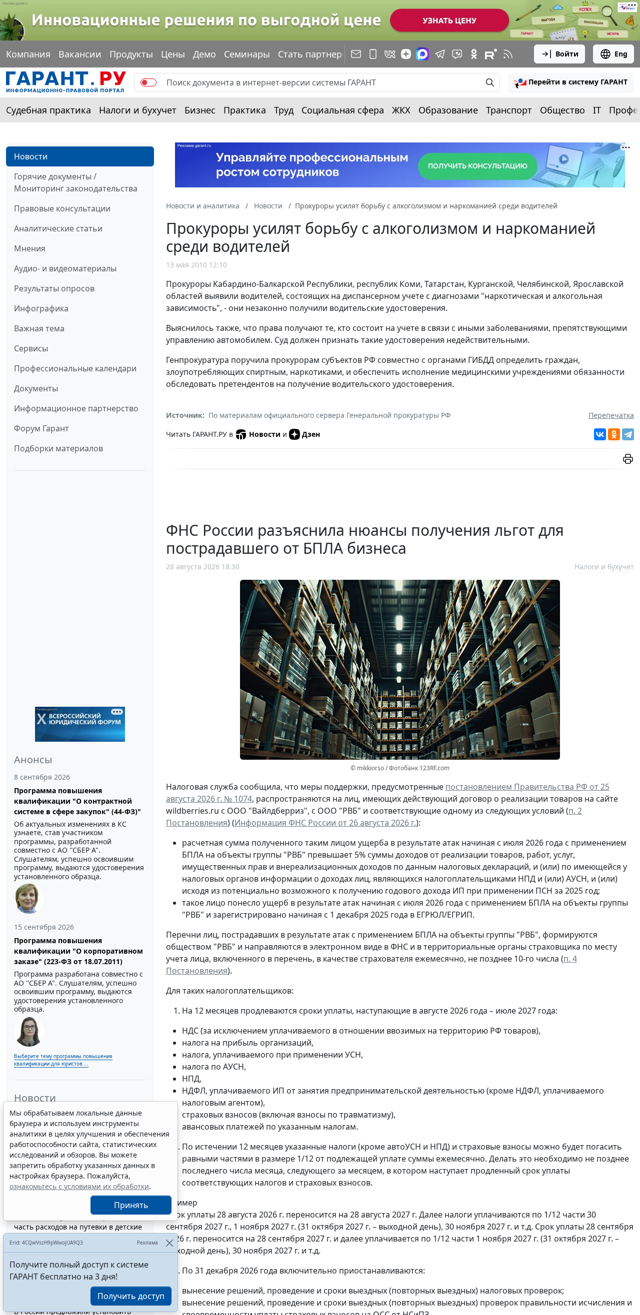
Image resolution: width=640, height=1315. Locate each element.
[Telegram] (628, 434)
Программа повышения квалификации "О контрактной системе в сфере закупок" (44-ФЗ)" (77, 801)
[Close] (169, 1243)
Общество (562, 110)
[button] (571, 82)
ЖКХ (401, 110)
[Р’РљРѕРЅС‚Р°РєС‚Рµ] (600, 434)
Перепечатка (611, 415)
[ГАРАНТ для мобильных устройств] (373, 54)
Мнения (30, 248)
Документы (36, 388)
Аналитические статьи (58, 228)
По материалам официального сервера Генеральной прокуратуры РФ (329, 415)
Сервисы (31, 348)
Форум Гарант (41, 428)
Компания (28, 54)
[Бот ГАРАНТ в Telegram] (457, 54)
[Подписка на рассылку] (356, 54)
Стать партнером (316, 54)
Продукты (131, 54)
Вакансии (80, 54)
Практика (245, 110)
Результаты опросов (54, 288)
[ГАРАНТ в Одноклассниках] (474, 54)
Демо (204, 54)
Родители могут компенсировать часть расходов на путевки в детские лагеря (78, 1227)
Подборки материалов (58, 448)
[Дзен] (406, 54)
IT (597, 110)
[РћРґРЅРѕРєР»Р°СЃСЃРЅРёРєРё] (614, 434)
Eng (621, 53)
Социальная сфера (343, 110)
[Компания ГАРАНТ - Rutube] (491, 54)
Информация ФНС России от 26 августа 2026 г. (325, 822)
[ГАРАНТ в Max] (422, 53)
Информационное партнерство (76, 408)
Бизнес (200, 110)
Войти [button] (567, 53)
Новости (31, 156)
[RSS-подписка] (508, 54)
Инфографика (41, 308)
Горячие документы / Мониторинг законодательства (76, 182)
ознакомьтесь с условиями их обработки (79, 1186)
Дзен (311, 434)
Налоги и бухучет (137, 110)
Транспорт (509, 110)
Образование (448, 110)
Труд (284, 110)
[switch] (148, 82)
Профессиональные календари (75, 368)
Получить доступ (131, 1296)
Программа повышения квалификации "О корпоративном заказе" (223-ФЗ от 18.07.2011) (78, 951)
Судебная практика (48, 110)
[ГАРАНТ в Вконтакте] (390, 54)
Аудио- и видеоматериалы (65, 268)
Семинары (247, 54)
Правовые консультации (62, 208)
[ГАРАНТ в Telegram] (440, 54)
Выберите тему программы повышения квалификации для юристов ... (63, 1060)
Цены (173, 54)
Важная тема (39, 328)
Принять (131, 1205)
